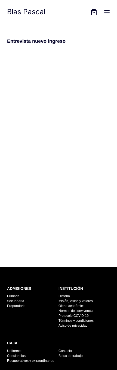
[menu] (106, 12)
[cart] (93, 12)
